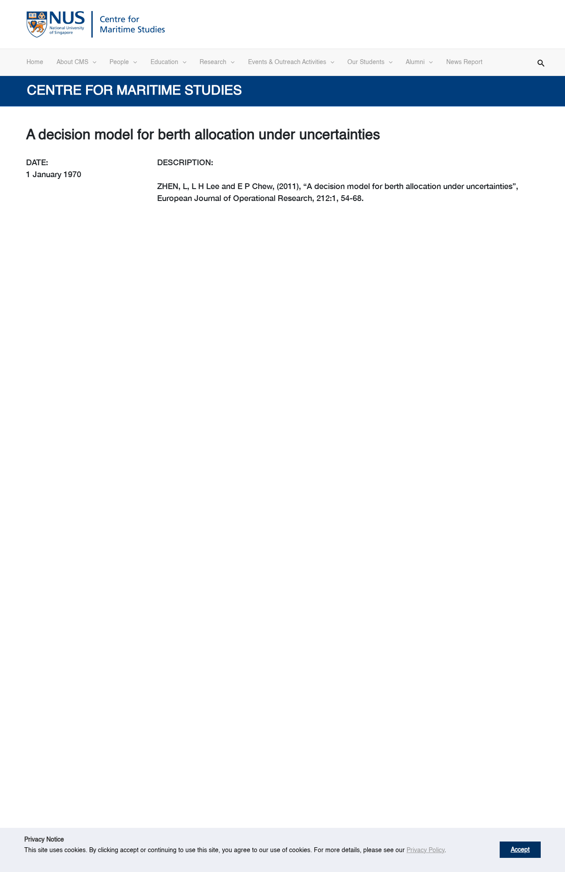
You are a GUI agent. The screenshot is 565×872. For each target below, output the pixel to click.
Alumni (415, 62)
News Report (464, 62)
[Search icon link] (541, 62)
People (119, 62)
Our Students (365, 62)
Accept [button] (520, 850)
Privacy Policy (425, 850)
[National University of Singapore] (55, 23)
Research (213, 62)
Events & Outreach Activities (287, 62)
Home (34, 62)
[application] (92, 62)
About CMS (72, 62)
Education (164, 62)
